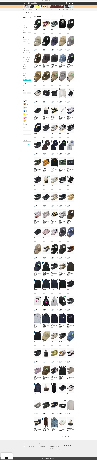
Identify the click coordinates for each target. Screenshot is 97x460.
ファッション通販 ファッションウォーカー (30, 3)
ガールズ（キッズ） (26, 55)
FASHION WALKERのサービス (54, 446)
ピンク (26, 117)
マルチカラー (27, 123)
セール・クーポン (25, 27)
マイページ (40, 448)
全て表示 (25, 37)
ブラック (26, 101)
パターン (26, 124)
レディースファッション (27, 52)
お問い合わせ (52, 448)
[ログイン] (66, 3)
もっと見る (24, 77)
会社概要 (38, 454)
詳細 (55, 0)
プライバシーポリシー (44, 454)
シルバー (26, 121)
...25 (71, 15)
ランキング (25, 448)
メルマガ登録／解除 (42, 446)
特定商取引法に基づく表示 (56, 454)
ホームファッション (26, 61)
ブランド (24, 446)
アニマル (26, 125)
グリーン (26, 107)
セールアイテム (31, 446)
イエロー (26, 114)
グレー (26, 103)
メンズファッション (26, 50)
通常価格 (24, 23)
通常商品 (24, 85)
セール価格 (24, 25)
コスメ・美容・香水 (26, 59)
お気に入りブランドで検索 (27, 79)
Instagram (66, 445)
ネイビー (26, 111)
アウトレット (31, 448)
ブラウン (26, 104)
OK (6, 457)
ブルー (26, 110)
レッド (26, 118)
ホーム (24, 12)
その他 (26, 127)
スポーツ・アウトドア (26, 57)
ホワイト (26, 100)
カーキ (26, 108)
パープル (26, 113)
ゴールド (26, 120)
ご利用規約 (49, 454)
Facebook (70, 445)
